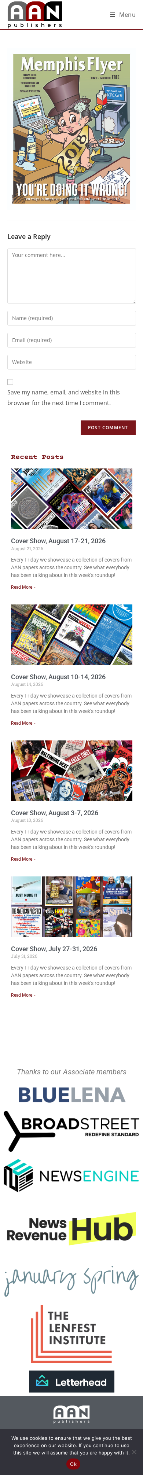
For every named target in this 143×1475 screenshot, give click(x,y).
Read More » (23, 587)
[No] (134, 1452)
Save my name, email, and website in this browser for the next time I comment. (63, 397)
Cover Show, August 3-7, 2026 (54, 813)
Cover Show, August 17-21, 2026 (58, 541)
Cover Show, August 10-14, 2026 (58, 677)
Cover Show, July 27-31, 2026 (54, 949)
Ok (73, 1464)
